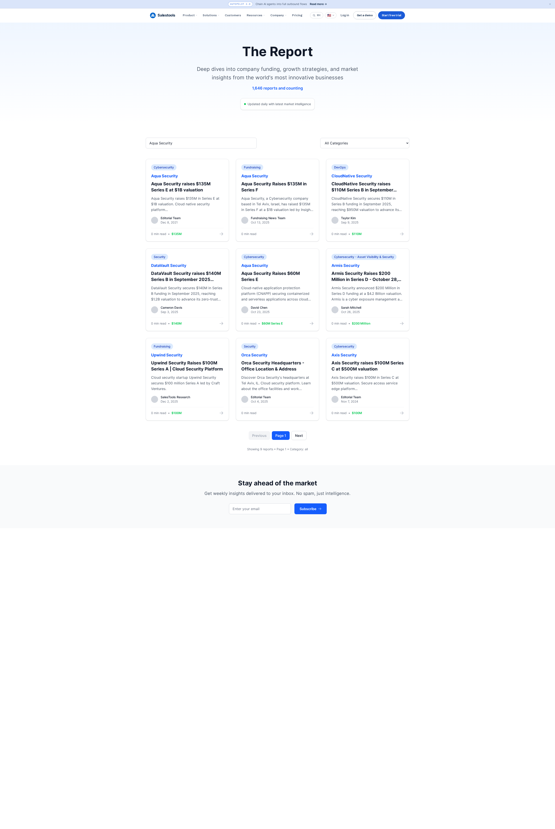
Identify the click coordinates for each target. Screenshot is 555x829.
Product (189, 15)
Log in (345, 15)
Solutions (210, 15)
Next (299, 435)
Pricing (297, 15)
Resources (254, 15)
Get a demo (365, 15)
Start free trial (391, 15)
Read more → (318, 4)
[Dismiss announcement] (550, 4)
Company (277, 15)
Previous (259, 435)
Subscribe (308, 509)
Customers (233, 15)
